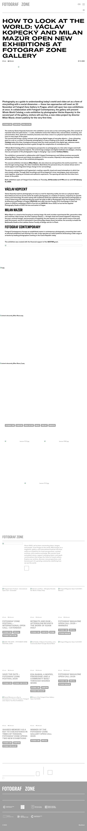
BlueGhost (82, 825)
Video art (44, 425)
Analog (37, 425)
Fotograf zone (7, 124)
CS (79, 4)
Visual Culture (26, 124)
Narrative (52, 425)
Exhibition (17, 124)
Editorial (11, 61)
